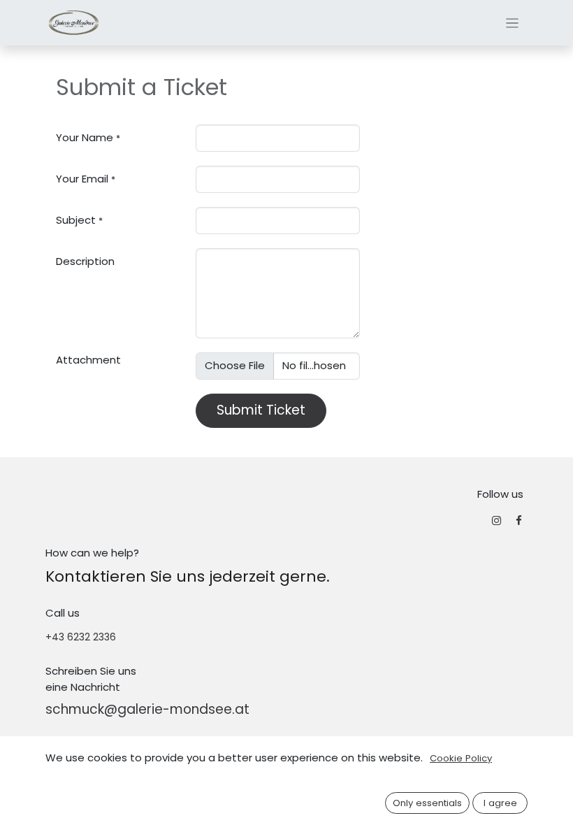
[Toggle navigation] (512, 22)
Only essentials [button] (427, 803)
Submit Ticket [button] (261, 410)
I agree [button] (500, 803)
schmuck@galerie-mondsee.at (147, 709)
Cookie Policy (461, 758)
